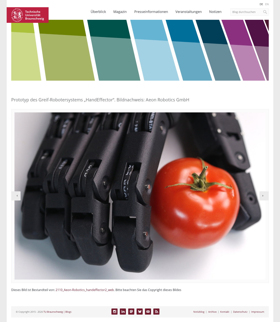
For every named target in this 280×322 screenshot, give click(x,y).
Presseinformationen (151, 11)
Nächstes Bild (264, 195)
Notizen (215, 11)
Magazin (120, 11)
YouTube (148, 311)
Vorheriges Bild (16, 195)
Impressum (257, 311)
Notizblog (198, 311)
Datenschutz (240, 311)
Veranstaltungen (188, 11)
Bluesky (140, 311)
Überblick (98, 11)
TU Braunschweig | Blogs (57, 311)
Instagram (114, 311)
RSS (156, 311)
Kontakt (224, 311)
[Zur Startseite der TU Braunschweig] (28, 14)
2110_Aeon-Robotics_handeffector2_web (85, 290)
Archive (212, 311)
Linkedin (123, 311)
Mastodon (131, 311)
